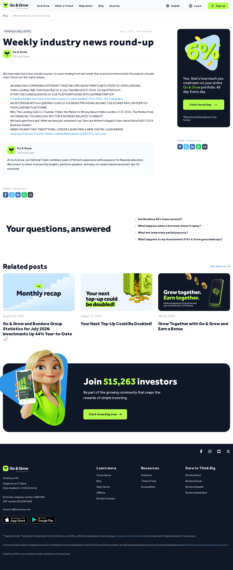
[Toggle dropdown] (167, 6)
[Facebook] (5, 195)
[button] (181, 219)
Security (114, 5)
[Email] (30, 195)
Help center (86, 5)
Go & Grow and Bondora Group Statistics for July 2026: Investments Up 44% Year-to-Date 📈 (37, 331)
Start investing (200, 104)
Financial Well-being (17, 31)
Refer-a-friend (64, 5)
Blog (101, 5)
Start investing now (103, 414)
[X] (12, 195)
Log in (198, 5)
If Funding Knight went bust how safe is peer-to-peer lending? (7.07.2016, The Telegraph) (66, 98)
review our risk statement (130, 536)
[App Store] (15, 520)
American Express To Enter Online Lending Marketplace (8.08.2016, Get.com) (58, 133)
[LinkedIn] (18, 195)
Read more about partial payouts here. (207, 544)
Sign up (220, 5)
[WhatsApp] (24, 195)
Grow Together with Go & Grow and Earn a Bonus (193, 326)
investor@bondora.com (17, 509)
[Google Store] (42, 520)
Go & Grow (43, 5)
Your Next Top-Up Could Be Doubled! (116, 323)
